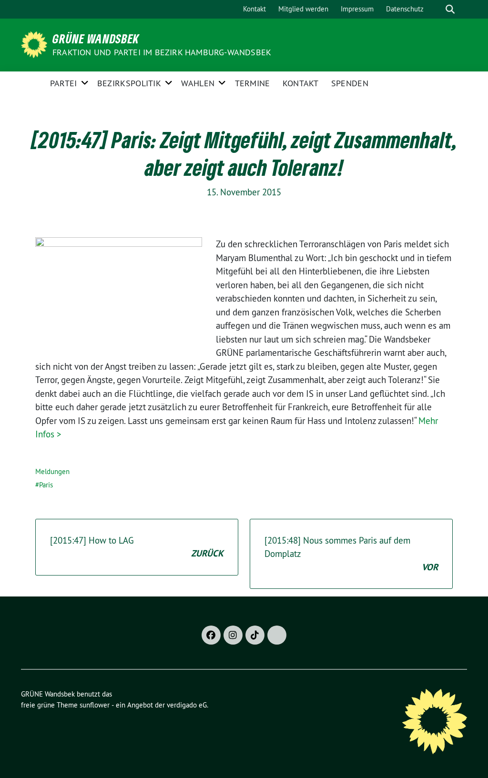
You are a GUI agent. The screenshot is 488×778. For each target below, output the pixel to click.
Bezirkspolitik (129, 83)
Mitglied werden (303, 8)
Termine (252, 83)
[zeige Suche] (450, 9)
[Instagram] (233, 635)
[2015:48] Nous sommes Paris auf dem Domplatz (351, 554)
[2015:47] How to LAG (137, 547)
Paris (46, 484)
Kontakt (254, 8)
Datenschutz (405, 8)
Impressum (357, 8)
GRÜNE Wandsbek (95, 38)
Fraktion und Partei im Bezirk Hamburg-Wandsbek (161, 52)
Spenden (349, 83)
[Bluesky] (276, 635)
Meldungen (52, 471)
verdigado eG (187, 704)
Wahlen (197, 83)
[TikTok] (254, 635)
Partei (63, 83)
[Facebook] (211, 635)
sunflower (95, 704)
